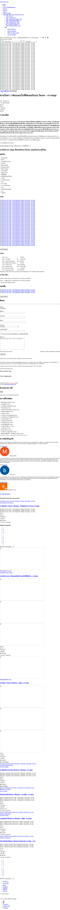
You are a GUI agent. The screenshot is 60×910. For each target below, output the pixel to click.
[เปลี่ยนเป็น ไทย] (3, 902)
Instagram (5, 888)
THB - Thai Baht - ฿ (11, 17)
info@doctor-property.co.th (10, 384)
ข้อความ (5, 10)
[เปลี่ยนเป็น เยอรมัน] (5, 904)
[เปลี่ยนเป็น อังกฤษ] (3, 901)
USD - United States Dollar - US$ (14, 19)
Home (4, 4)
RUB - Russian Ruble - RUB (12, 23)
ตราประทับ (6, 883)
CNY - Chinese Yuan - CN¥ (12, 21)
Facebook (5, 886)
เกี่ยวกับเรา (5, 881)
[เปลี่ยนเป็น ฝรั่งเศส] (5, 908)
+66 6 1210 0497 (7, 13)
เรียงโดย (2, 546)
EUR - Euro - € (9, 16)
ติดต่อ (4, 885)
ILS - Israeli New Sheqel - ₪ (12, 24)
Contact (5, 12)
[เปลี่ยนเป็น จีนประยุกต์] (6, 906)
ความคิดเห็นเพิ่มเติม (5, 494)
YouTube (5, 889)
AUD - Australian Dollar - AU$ (13, 25)
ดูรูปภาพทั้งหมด (4, 249)
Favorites (5, 8)
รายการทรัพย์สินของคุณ (9, 7)
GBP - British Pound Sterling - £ (13, 20)
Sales (4, 5)
